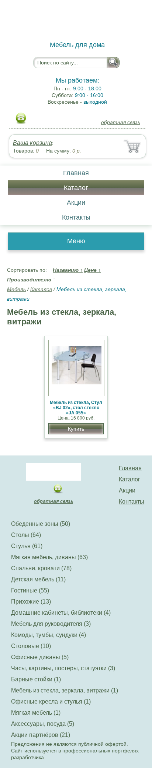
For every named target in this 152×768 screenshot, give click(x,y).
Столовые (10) (31, 646)
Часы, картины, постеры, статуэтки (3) (63, 668)
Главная (76, 173)
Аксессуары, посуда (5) (42, 724)
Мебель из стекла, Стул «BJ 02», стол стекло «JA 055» (76, 407)
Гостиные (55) (30, 590)
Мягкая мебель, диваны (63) (49, 557)
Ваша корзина (32, 143)
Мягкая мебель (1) (36, 712)
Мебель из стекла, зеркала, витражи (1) (64, 690)
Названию (68, 270)
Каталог (76, 187)
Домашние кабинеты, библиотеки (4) (61, 613)
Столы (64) (26, 535)
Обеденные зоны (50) (40, 524)
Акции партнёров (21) (40, 735)
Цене (92, 270)
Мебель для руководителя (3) (51, 624)
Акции (76, 202)
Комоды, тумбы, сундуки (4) (48, 635)
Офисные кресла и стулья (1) (51, 701)
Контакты (76, 217)
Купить (76, 429)
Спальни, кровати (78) (41, 568)
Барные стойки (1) (36, 679)
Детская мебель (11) (38, 579)
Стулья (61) (26, 546)
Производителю (31, 280)
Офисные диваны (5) (40, 657)
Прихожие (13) (31, 601)
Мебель (16, 289)
